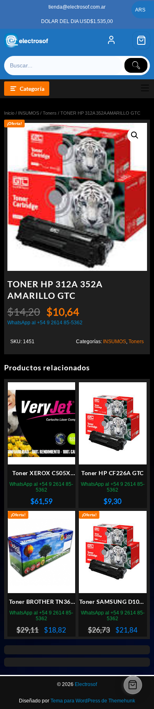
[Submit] (135, 65)
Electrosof (86, 684)
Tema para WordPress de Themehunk (93, 701)
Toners (50, 113)
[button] (134, 135)
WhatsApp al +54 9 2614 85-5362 (45, 323)
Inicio (9, 113)
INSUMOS (28, 113)
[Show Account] (111, 40)
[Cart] (141, 40)
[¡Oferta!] (42, 552)
